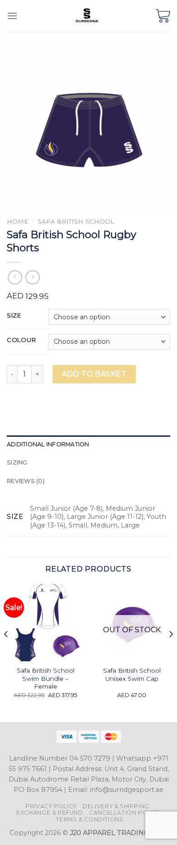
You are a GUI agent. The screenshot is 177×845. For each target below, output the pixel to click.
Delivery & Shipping (116, 806)
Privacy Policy (51, 806)
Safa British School (76, 221)
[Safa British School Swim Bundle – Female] (45, 622)
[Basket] (163, 16)
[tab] (88, 444)
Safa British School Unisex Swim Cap (132, 674)
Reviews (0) (25, 481)
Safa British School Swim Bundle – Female (45, 678)
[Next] (170, 652)
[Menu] (12, 16)
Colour (21, 340)
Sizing (17, 462)
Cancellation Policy (125, 812)
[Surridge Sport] (87, 16)
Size (14, 316)
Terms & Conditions (89, 819)
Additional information (48, 444)
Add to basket (94, 374)
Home (18, 221)
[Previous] (6, 652)
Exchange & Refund (49, 812)
